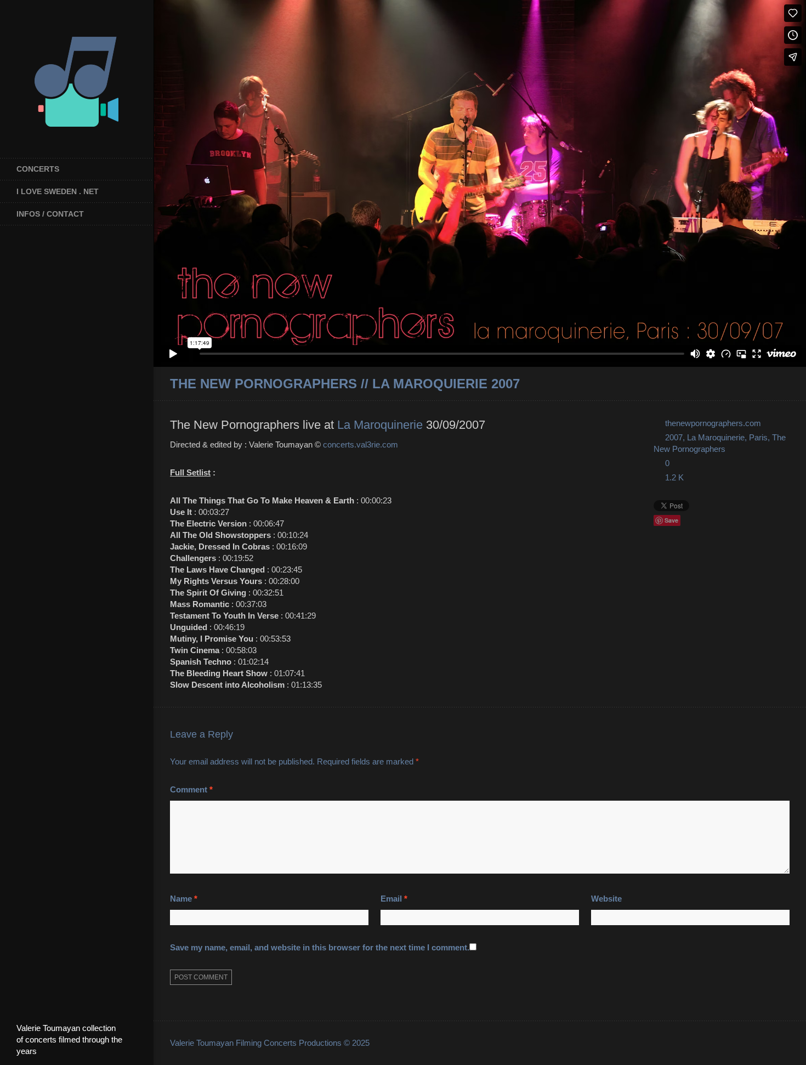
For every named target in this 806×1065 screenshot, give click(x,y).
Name (183, 898)
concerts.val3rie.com (360, 444)
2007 (674, 437)
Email (394, 898)
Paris (758, 437)
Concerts (37, 169)
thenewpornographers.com (713, 423)
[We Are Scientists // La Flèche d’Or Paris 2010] (770, 384)
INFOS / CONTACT (50, 213)
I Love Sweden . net (57, 191)
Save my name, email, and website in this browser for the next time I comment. (319, 947)
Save (671, 520)
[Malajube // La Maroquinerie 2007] (785, 384)
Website (606, 898)
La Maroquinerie (380, 425)
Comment (191, 789)
